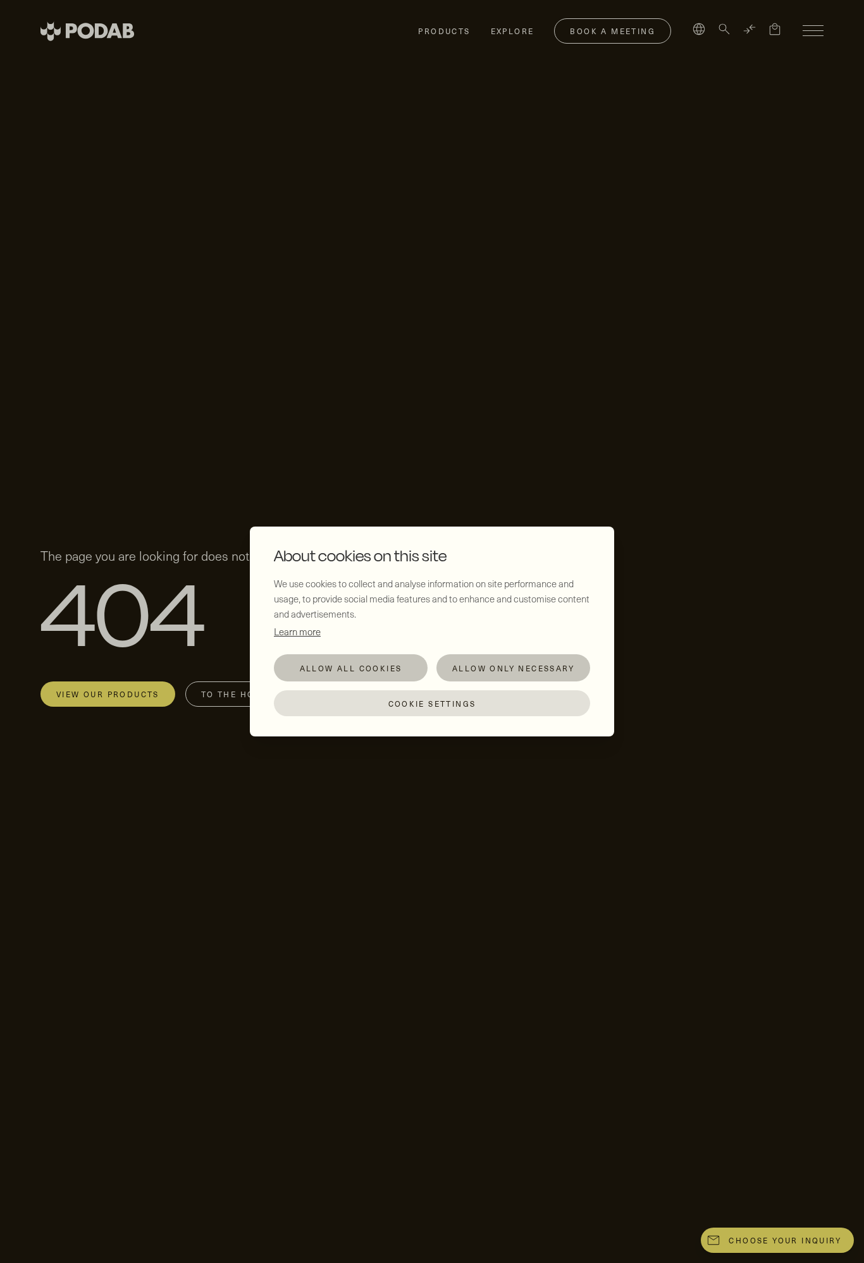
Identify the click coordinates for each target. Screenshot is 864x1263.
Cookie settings (432, 704)
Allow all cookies (351, 668)
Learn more (297, 631)
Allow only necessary (513, 668)
